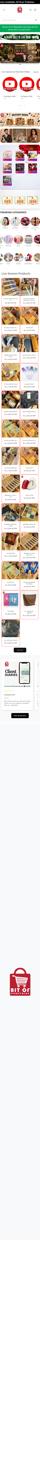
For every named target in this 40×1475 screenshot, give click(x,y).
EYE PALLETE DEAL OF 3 (10, 327)
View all (35, 72)
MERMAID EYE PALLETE (29, 524)
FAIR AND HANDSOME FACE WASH (29, 583)
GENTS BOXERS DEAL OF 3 (29, 412)
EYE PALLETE (29, 327)
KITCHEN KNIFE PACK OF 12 (11, 299)
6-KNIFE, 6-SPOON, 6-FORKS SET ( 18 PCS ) (29, 299)
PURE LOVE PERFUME (11, 468)
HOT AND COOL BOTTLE (29, 355)
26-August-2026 (9, 96)
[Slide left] (15, 105)
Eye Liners (11, 245)
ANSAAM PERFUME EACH (10, 411)
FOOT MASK (10, 611)
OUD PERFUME (11, 553)
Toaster (22, 263)
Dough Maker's (12, 263)
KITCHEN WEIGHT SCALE (10, 384)
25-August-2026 (26, 96)
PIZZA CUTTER (29, 495)
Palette (31, 245)
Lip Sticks (7, 227)
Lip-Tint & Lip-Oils (17, 229)
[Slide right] (24, 105)
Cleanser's (27, 227)
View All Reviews (20, 716)
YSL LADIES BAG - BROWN (29, 612)
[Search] (36, 20)
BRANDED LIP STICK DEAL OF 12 (29, 554)
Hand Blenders (32, 263)
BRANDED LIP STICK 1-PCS (11, 496)
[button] (4, 10)
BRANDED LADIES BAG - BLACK (10, 525)
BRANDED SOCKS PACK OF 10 (10, 355)
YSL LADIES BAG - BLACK (10, 640)
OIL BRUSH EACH (29, 384)
